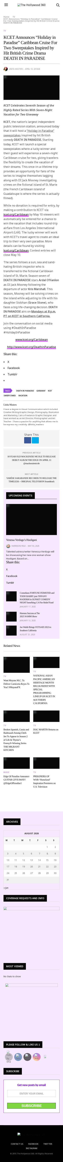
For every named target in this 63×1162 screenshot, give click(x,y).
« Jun (6, 887)
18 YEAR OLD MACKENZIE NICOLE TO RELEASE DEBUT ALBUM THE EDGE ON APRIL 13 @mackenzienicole (31, 460)
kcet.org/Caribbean (16, 214)
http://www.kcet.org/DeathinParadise (31, 347)
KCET (50, 391)
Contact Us (17, 1144)
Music (6, 772)
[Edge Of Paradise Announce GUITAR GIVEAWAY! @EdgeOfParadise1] (17, 763)
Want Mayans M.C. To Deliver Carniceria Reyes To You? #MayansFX (16, 684)
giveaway (40, 391)
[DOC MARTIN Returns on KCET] (46, 716)
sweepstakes (10, 395)
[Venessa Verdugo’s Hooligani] (31, 519)
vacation (22, 395)
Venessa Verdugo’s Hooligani (21, 540)
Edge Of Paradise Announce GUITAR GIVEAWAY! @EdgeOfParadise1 (16, 780)
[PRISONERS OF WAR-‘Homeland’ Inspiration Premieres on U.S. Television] (46, 763)
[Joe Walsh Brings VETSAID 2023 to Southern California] (11, 630)
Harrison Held (19, 546)
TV (5, 31)
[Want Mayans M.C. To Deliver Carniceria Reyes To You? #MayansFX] (17, 665)
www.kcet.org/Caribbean (31, 339)
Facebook (33, 1144)
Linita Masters (16, 69)
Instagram (31, 1148)
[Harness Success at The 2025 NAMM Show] (11, 617)
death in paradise (25, 391)
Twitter (47, 1144)
